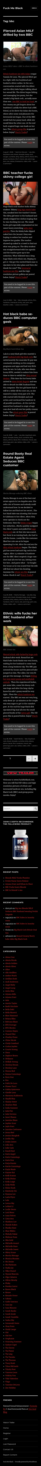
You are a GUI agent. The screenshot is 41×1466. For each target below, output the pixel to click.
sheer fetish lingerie (20, 381)
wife (29, 161)
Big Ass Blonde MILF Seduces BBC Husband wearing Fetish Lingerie (21, 911)
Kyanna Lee (10, 1194)
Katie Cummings (12, 1157)
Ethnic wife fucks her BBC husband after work (20, 617)
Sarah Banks (18, 739)
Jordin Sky (9, 1139)
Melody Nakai (11, 1234)
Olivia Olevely (11, 1280)
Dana (7, 1052)
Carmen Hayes (11, 1031)
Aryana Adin (10, 994)
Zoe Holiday (10, 1388)
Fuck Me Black (13, 8)
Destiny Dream (11, 1065)
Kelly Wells (10, 1185)
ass (30, 152)
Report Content (10, 1455)
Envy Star (9, 1077)
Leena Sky (9, 1203)
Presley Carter (11, 1286)
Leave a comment (21, 305)
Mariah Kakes (11, 1225)
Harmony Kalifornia (14, 1095)
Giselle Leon (10, 1092)
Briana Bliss (10, 1019)
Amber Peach (11, 976)
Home (6, 1428)
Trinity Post (10, 1369)
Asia (7, 1000)
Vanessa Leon (11, 1372)
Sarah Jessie (10, 1314)
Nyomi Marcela (11, 1274)
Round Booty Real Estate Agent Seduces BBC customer (17, 459)
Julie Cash (9, 1148)
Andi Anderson (11, 982)
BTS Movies (10, 1028)
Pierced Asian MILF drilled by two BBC (18, 32)
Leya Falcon (10, 1215)
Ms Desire (9, 1262)
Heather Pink (11, 1105)
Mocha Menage (19, 595)
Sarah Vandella (11, 1317)
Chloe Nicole (10, 1040)
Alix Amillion (11, 972)
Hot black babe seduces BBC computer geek (20, 318)
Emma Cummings (13, 1074)
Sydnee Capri (11, 1345)
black (16, 154)
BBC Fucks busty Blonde (15, 887)
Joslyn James (10, 1142)
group (5, 159)
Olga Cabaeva (11, 1277)
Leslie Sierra (10, 1209)
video (25, 161)
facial (32, 157)
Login (29, 142)
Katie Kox (9, 1160)
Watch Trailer (21, 132)
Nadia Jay (9, 1268)
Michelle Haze (11, 1246)
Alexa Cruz (10, 957)
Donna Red (10, 1071)
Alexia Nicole (11, 960)
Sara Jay (8, 1305)
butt (31, 154)
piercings (31, 159)
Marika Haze (10, 1228)
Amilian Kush (11, 979)
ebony (22, 157)
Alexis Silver (10, 966)
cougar (5, 157)
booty (27, 154)
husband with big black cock (20, 357)
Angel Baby (10, 985)
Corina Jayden (11, 1046)
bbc (33, 152)
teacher (6, 305)
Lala (15, 435)
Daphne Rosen (11, 1055)
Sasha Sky (9, 1320)
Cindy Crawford (12, 1043)
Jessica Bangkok (12, 1135)
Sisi (15, 300)
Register (7, 1433)
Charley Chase (11, 1037)
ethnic (27, 157)
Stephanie (9, 1338)
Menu (34, 8)
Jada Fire (9, 1111)
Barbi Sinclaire (11, 1006)
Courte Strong (11, 1049)
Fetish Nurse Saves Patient (17, 881)
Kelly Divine (10, 1179)
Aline (7, 969)
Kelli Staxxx (10, 1175)
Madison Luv (11, 1222)
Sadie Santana (11, 1302)
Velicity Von (10, 1375)
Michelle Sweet (11, 1249)
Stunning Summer (13, 1342)
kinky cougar (26, 523)
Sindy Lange (10, 1329)
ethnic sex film (21, 572)
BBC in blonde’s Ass (13, 890)
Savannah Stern (12, 1323)
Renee (8, 1292)
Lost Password (9, 1444)
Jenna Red (9, 1132)
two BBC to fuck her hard (23, 101)
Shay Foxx (9, 1326)
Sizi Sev (8, 1335)
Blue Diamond (11, 1016)
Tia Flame (9, 1351)
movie (21, 159)
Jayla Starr (9, 1126)
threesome (19, 161)
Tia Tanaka (10, 1357)
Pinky (7, 1283)
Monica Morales (12, 1258)
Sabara (8, 1298)
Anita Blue (9, 991)
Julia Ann (9, 1145)
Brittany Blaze (11, 1022)
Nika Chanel (10, 1271)
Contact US (8, 1449)
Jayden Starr (10, 1123)
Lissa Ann (9, 1219)
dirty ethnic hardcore (12, 547)
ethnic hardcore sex (26, 694)
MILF (17, 159)
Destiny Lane (11, 1068)
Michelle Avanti (12, 1243)
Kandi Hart (10, 1151)
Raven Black (10, 1289)
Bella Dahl (9, 1009)
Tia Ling (8, 1354)
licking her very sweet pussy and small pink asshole (20, 679)
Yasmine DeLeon (21, 152)
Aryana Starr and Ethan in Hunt (19, 884)
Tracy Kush (10, 1363)
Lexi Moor (9, 1212)
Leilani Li (9, 1206)
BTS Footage (10, 1025)
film (36, 157)
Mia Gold (9, 1240)
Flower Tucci (10, 1086)
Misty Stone (10, 1252)
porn (5, 161)
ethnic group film (19, 129)
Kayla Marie (10, 1169)
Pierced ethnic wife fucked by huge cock (20, 654)
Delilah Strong (11, 1062)
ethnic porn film (20, 412)
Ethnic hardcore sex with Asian (16, 74)
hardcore (11, 159)
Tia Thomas (10, 1360)
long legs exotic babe (26, 210)
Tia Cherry (9, 1348)
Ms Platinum (10, 1265)
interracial (13, 302)
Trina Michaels (11, 1366)
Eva (6, 1080)
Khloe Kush (10, 1188)
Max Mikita (10, 1231)
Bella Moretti (11, 1012)
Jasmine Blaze (11, 1120)
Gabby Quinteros (12, 1089)
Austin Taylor (11, 1003)
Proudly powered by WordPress (26, 1462)
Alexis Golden (11, 963)
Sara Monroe (11, 1308)
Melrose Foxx (11, 1237)
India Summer (11, 1108)
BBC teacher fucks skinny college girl (18, 175)
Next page (35, 761)
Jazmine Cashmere (13, 1129)
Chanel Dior (10, 1034)
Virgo (7, 1382)
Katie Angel (10, 1154)
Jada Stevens (10, 1114)
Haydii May (10, 1099)
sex (8, 161)
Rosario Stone (11, 1295)
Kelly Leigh (10, 1182)
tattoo (12, 161)
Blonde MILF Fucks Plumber (17, 878)
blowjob (21, 154)
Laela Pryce (10, 1197)
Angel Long (10, 988)
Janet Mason (10, 1117)
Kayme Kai (10, 1172)
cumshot (12, 157)
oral (26, 159)
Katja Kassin (10, 1163)
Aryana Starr (10, 997)
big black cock (8, 154)
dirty (17, 157)
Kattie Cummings (13, 1166)
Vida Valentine (11, 1378)
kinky (20, 302)
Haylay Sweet (11, 1102)
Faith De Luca (11, 1083)
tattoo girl (25, 713)
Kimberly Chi (11, 1191)
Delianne (9, 1059)
